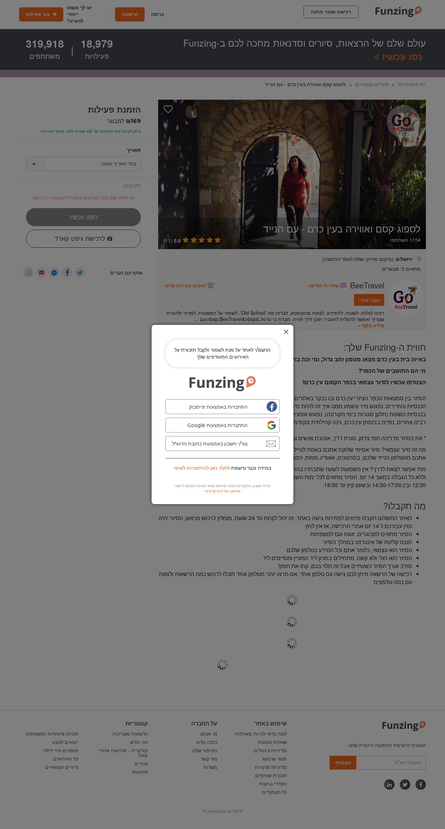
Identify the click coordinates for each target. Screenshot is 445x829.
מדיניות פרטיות (216, 491)
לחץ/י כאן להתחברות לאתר (202, 468)
